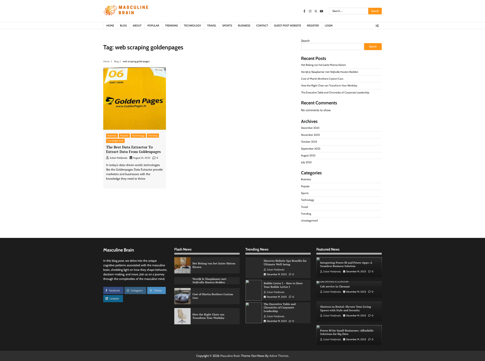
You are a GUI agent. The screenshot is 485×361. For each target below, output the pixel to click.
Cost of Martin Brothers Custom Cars (322, 78)
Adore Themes (278, 356)
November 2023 (310, 135)
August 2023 (308, 155)
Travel (211, 25)
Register (313, 25)
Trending (171, 25)
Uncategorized (115, 140)
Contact (262, 25)
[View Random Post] (377, 26)
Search (305, 41)
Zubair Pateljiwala (118, 157)
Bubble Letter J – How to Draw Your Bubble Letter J (283, 285)
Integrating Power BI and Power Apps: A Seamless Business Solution (346, 264)
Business (244, 25)
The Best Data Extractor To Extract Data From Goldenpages (133, 149)
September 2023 (310, 148)
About (137, 25)
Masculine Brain (230, 356)
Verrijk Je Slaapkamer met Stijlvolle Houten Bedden (329, 72)
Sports (227, 25)
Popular (153, 25)
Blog (123, 25)
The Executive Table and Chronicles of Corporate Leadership (335, 92)
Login (328, 25)
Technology (192, 25)
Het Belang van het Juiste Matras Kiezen (323, 65)
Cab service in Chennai (335, 286)
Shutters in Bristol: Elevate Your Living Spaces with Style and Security (345, 308)
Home (110, 25)
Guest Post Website (287, 25)
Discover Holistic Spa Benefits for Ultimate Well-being (285, 262)
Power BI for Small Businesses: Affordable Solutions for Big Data (347, 332)
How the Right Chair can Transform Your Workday (329, 85)
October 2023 (309, 141)
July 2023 (306, 162)
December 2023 (310, 128)
